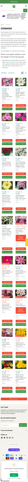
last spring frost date (13, 62)
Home (2, 24)
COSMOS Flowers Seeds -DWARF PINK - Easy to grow (21, 197)
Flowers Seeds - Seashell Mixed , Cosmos (6, 344)
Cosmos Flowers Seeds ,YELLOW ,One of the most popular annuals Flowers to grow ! (6, 198)
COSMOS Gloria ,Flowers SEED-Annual (6, 128)
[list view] (25, 73)
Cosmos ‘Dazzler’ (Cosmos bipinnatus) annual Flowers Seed (7, 273)
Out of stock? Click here (20, 238)
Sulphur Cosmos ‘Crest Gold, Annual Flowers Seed (20, 344)
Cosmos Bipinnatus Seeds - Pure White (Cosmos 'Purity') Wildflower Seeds (20, 164)
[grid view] (22, 73)
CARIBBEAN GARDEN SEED (20, 135)
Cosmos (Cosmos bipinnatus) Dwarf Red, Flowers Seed (6, 163)
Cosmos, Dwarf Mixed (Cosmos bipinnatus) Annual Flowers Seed (6, 306)
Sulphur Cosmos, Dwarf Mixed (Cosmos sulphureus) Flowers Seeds (7, 377)
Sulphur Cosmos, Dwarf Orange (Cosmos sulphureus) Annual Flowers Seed (21, 378)
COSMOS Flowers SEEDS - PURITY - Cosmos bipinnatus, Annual (20, 94)
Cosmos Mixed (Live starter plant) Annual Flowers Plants (21, 231)
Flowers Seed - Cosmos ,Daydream (20, 304)
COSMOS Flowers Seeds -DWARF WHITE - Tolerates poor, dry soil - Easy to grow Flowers (7, 231)
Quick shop (7, 105)
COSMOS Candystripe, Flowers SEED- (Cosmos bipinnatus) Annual (7, 95)
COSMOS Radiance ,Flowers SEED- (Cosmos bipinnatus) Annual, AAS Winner (21, 130)
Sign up (23, 425)
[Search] (25, 10)
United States (13, 444)
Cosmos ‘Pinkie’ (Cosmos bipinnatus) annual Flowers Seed (21, 273)
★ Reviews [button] (26, 242)
